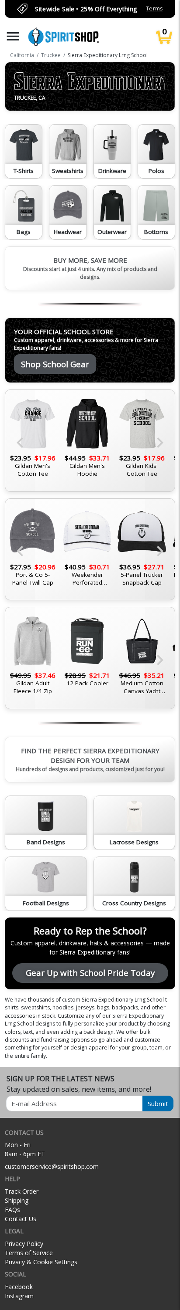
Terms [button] (154, 8)
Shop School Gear (55, 364)
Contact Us (20, 1219)
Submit (158, 1103)
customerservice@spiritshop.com (52, 1166)
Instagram (19, 1296)
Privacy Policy (24, 1243)
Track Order (21, 1191)
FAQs (12, 1209)
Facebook (19, 1287)
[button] (13, 36)
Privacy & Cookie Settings (41, 1262)
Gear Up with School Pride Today (90, 972)
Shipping (16, 1200)
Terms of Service (29, 1253)
